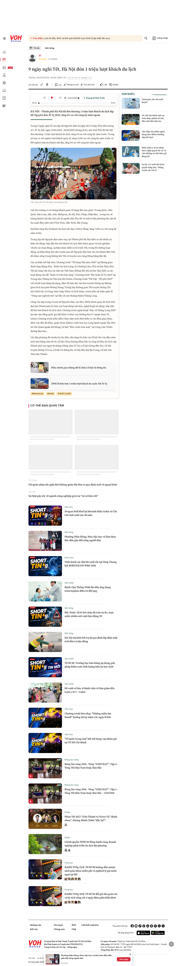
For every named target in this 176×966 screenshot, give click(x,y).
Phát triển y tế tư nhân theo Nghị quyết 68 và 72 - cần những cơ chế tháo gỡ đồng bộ (154, 152)
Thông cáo (59, 929)
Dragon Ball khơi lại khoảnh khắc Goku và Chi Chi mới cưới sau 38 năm (91, 513)
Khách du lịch (38, 394)
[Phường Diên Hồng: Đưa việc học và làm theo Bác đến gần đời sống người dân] (45, 541)
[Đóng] (130, 954)
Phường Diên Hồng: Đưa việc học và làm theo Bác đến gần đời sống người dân (90, 538)
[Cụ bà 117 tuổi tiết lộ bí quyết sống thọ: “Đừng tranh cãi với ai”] (131, 168)
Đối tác (34, 929)
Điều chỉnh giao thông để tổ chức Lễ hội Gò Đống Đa (78, 367)
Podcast (69, 862)
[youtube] (136, 926)
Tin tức (37, 48)
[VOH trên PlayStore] (158, 933)
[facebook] (47, 85)
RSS (74, 925)
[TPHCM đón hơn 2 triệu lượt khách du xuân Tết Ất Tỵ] (40, 383)
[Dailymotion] (163, 926)
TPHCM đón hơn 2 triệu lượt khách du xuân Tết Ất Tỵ (79, 383)
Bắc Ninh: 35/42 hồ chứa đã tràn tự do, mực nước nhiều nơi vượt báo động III (89, 614)
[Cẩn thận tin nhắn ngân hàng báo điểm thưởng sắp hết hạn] (131, 135)
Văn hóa (69, 507)
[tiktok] (139, 926)
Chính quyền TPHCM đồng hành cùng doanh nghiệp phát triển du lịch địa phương (90, 843)
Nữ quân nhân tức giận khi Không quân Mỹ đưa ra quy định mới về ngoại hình (72, 484)
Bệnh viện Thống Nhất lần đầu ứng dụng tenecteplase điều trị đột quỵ (88, 589)
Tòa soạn (58, 925)
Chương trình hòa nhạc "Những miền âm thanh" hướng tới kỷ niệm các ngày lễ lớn (88, 715)
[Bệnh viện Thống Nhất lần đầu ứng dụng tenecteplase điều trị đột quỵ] (45, 591)
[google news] (151, 926)
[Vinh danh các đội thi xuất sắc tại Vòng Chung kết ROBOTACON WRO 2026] (45, 566)
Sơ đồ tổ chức (42, 958)
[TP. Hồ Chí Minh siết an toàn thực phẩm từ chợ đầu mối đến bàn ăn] (131, 119)
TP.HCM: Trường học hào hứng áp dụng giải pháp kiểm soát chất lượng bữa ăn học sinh (90, 664)
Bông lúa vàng (72, 759)
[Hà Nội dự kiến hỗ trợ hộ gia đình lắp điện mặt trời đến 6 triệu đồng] (45, 642)
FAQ (74, 929)
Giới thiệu (31, 958)
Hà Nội (51, 394)
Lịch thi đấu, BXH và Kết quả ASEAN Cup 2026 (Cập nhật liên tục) (76, 38)
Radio (67, 812)
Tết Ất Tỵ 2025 (65, 394)
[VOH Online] (35, 944)
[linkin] (147, 926)
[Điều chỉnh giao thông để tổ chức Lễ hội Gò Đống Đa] (40, 367)
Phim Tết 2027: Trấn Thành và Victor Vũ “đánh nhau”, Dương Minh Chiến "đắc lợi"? (91, 818)
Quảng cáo (35, 925)
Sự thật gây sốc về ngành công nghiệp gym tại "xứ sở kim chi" (63, 496)
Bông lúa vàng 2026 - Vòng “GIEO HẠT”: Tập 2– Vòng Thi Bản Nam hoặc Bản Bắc (91, 765)
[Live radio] (15, 67)
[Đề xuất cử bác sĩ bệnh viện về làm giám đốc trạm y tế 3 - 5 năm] (45, 692)
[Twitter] (159, 926)
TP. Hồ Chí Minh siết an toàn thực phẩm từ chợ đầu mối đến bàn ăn (153, 118)
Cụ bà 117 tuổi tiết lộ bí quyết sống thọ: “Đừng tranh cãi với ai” (153, 167)
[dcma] (155, 926)
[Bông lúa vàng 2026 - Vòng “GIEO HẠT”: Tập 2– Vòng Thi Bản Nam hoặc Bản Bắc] (45, 768)
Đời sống (49, 48)
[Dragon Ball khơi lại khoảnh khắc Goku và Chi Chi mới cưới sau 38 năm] (45, 516)
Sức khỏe (69, 582)
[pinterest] (143, 926)
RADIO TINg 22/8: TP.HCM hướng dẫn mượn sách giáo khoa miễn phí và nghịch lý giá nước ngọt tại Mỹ (91, 870)
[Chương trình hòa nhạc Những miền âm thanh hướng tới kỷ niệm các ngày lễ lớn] (45, 718)
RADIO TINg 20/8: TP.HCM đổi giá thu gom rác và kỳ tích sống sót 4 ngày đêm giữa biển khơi (91, 895)
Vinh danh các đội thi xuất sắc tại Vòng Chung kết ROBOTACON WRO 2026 (91, 563)
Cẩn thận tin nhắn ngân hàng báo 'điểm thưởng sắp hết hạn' (153, 134)
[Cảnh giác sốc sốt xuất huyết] (131, 103)
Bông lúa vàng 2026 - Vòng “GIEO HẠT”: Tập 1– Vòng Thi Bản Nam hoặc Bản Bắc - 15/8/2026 (91, 791)
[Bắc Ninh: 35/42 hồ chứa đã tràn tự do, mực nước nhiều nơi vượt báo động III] (45, 617)
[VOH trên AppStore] (143, 933)
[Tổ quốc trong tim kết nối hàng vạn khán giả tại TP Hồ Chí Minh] (45, 743)
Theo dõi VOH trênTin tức (80, 78)
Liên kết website (90, 925)
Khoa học (69, 557)
